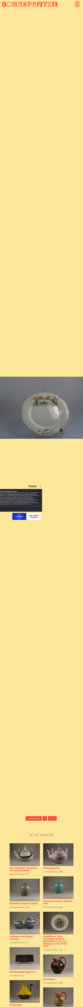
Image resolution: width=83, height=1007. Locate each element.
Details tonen (32, 508)
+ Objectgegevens (33, 818)
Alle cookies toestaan (34, 516)
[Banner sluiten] (40, 486)
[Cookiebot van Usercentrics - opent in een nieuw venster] (30, 486)
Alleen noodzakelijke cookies (19, 516)
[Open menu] (80, 4)
